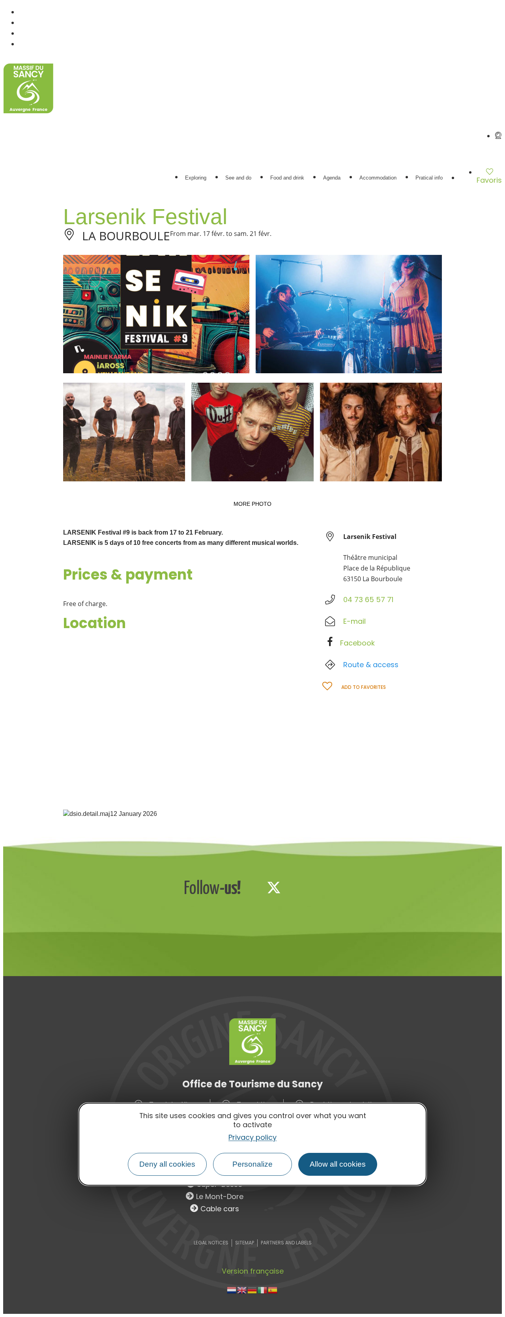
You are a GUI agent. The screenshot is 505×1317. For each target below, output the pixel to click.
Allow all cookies (338, 1164)
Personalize (252, 1164)
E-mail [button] (354, 621)
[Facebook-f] (248, 887)
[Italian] (263, 1290)
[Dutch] (232, 1290)
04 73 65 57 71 (368, 599)
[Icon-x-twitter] (274, 887)
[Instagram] (300, 887)
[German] (252, 1290)
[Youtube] (326, 887)
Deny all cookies (167, 1164)
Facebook (357, 643)
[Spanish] (273, 1290)
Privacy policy (252, 1137)
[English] (242, 1290)
